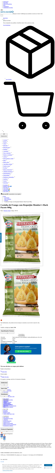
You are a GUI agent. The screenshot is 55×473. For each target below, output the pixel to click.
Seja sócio (5, 410)
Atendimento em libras (8, 7)
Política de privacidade (8, 423)
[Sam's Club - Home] (7, 12)
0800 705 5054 (5, 377)
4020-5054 (4, 371)
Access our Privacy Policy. (8, 470)
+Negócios (5, 419)
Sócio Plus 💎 (6, 187)
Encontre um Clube (7, 404)
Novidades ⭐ (6, 185)
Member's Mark (7, 210)
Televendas (5, 392)
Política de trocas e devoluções (9, 405)
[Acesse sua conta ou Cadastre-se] (3, 19)
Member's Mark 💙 (7, 186)
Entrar (9, 25)
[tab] (22, 239)
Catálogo (5, 402)
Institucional (5, 1)
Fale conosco (6, 398)
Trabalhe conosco (7, 403)
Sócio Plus (5, 2)
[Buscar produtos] (2, 15)
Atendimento (6, 6)
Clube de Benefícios (7, 4)
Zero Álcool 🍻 (6, 191)
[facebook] (1, 461)
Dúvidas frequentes (7, 402)
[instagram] (3, 461)
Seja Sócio (5, 18)
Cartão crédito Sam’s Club (8, 396)
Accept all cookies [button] (48, 465)
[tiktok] (2, 461)
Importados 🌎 (6, 190)
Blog (4, 5)
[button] (48, 468)
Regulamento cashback (8, 407)
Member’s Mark (6, 412)
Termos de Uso (6, 422)
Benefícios (5, 411)
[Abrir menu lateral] (2, 10)
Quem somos (6, 400)
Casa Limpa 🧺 (6, 188)
